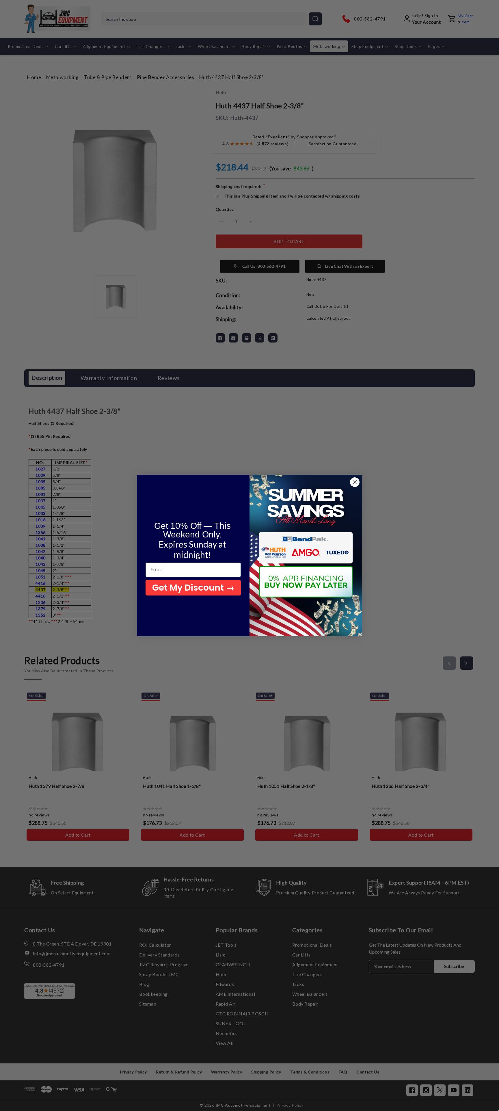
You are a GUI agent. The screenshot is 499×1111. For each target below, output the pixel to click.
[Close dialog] (355, 482)
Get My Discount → (193, 587)
